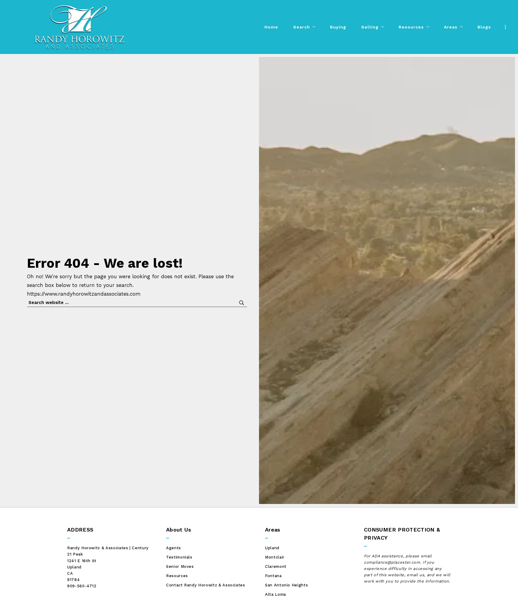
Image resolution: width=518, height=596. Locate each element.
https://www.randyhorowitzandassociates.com (84, 294)
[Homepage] (79, 26)
